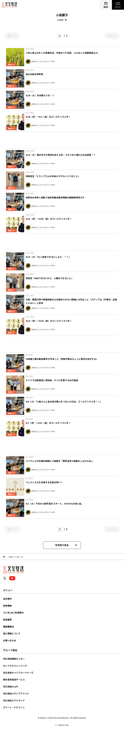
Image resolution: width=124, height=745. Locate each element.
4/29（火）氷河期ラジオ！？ (40, 95)
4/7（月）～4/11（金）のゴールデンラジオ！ (48, 422)
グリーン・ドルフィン (14, 707)
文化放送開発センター (14, 658)
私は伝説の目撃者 (34, 74)
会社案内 (7, 598)
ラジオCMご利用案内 (13, 612)
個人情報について (11, 633)
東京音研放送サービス (14, 679)
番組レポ (11, 64)
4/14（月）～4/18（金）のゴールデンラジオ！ (49, 320)
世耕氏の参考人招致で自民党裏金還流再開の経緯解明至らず (55, 197)
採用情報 (7, 605)
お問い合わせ (9, 640)
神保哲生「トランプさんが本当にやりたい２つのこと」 (53, 176)
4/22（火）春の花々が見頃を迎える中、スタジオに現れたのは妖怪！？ (61, 154)
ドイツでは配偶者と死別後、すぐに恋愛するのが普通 (52, 380)
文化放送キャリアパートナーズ (18, 672)
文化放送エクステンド (14, 700)
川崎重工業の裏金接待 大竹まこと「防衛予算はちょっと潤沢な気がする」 (62, 358)
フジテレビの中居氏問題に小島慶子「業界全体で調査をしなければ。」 (60, 460)
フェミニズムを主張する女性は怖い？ (44, 482)
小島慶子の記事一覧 (15, 556)
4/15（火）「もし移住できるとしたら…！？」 (48, 256)
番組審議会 (8, 626)
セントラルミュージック (15, 665)
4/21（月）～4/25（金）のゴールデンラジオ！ (49, 218)
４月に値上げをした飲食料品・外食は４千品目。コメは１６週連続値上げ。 (63, 52)
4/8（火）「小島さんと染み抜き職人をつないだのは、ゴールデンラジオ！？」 (64, 401)
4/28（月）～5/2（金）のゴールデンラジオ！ (48, 116)
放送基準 (7, 619)
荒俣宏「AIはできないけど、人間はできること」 (49, 278)
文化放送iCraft (10, 686)
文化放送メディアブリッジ (16, 693)
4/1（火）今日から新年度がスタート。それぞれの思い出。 (54, 503)
